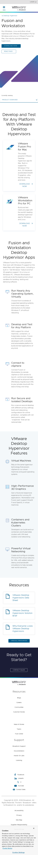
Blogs (19, 698)
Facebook (20, 774)
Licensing (19, 760)
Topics (19, 729)
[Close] (33, 828)
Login (32, 2)
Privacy (19, 815)
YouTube (21, 786)
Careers (19, 702)
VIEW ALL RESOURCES (19, 640)
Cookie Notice (7, 848)
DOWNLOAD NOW (10, 46)
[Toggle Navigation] (4, 7)
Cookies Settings (18, 852)
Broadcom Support (19, 746)
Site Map (19, 820)
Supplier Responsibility (19, 824)
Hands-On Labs (19, 755)
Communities (19, 707)
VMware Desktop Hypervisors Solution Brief (22, 613)
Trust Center (19, 734)
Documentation (19, 751)
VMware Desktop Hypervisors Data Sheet (20, 597)
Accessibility (19, 810)
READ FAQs (8, 51)
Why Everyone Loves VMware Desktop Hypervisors (22, 628)
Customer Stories (19, 712)
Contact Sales (19, 670)
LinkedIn (21, 778)
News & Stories (19, 724)
